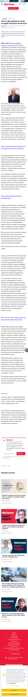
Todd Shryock (7, 501)
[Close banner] (26, 2)
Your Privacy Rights (14, 650)
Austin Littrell (7, 589)
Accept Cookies (14, 694)
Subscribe (20, 453)
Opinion (4, 465)
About (14, 633)
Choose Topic (12, 8)
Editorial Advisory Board (14, 639)
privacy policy (7, 457)
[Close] (26, 667)
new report (9, 118)
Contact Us (14, 636)
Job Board (14, 641)
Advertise (14, 634)
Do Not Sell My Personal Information (14, 648)
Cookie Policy (12, 683)
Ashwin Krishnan (8, 559)
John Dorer (6, 530)
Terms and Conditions (14, 643)
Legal (8, 465)
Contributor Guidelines (14, 644)
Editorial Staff (14, 638)
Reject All (14, 690)
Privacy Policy (14, 646)
